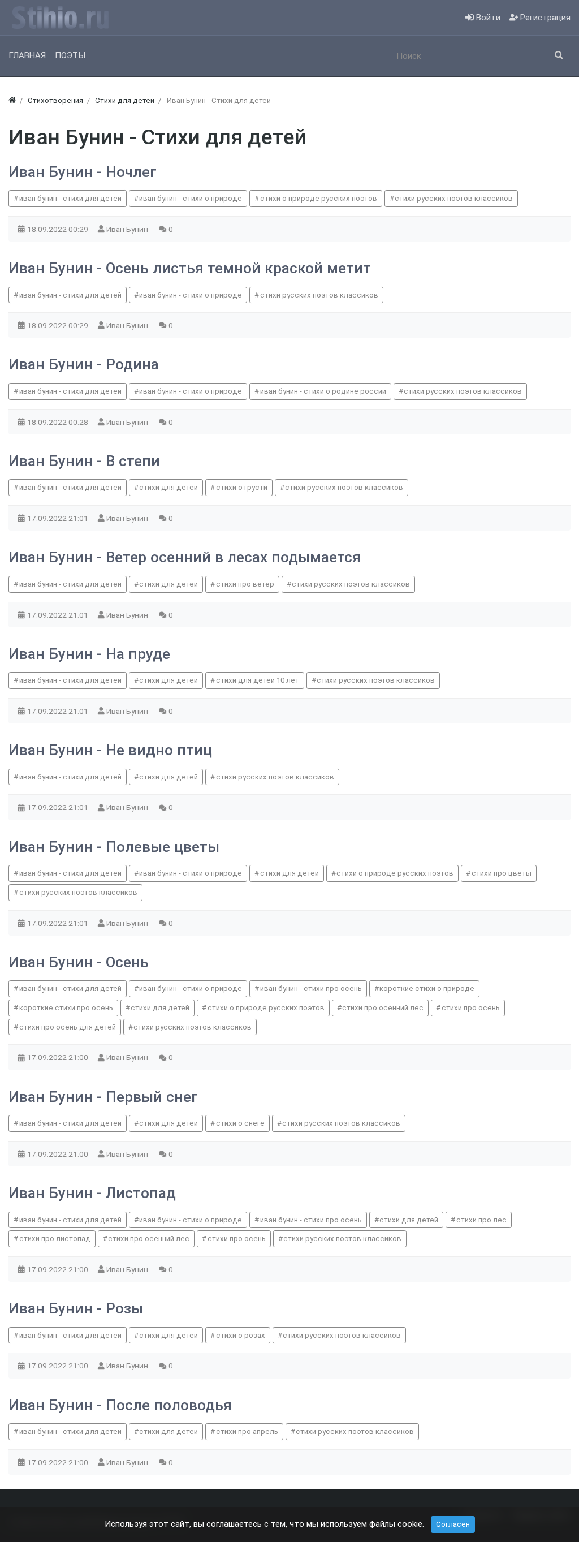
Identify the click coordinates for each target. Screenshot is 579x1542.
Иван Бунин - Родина (83, 364)
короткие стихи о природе (426, 988)
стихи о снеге (240, 1123)
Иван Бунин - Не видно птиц (110, 750)
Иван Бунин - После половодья (120, 1405)
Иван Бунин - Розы (75, 1308)
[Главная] (12, 100)
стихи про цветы (502, 873)
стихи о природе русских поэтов (318, 198)
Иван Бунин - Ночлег (82, 171)
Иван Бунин (128, 229)
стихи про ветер (245, 584)
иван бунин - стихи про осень (311, 988)
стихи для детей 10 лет (257, 680)
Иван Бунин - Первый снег (103, 1096)
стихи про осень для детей (67, 1027)
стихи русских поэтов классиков (454, 198)
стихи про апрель (247, 1431)
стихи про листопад (54, 1238)
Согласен (453, 1524)
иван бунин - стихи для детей (70, 198)
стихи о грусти (241, 487)
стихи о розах (240, 1335)
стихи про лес (481, 1220)
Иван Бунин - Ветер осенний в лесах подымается (184, 557)
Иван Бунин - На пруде (89, 653)
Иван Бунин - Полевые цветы (113, 846)
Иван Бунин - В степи (84, 461)
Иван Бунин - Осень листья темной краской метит (189, 268)
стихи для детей (168, 487)
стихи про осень (471, 1007)
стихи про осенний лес (383, 1007)
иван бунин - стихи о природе (190, 198)
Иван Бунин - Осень (78, 962)
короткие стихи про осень (66, 1007)
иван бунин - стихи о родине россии (323, 391)
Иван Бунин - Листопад (92, 1193)
